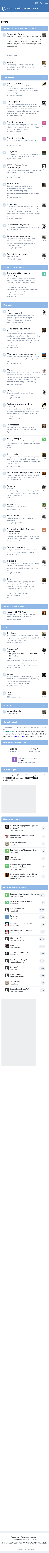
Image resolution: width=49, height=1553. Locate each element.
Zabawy (11, 674)
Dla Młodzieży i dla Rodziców (21, 529)
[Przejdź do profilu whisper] (7, 946)
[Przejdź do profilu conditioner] (44, 426)
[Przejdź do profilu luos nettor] (44, 355)
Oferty (10, 579)
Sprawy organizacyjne (13, 606)
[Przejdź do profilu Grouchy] (7, 844)
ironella (35, 734)
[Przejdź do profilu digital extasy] (7, 827)
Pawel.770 (10, 736)
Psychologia (13, 425)
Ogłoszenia (8, 705)
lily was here (7, 734)
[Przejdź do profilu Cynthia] (44, 455)
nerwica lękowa (34, 775)
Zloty (9, 390)
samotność (20, 778)
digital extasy (18, 830)
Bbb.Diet (21, 760)
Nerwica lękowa (15, 122)
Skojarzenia (14, 916)
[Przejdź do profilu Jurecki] (7, 924)
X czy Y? (13, 945)
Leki (9, 310)
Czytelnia (11, 561)
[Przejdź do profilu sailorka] (44, 487)
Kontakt (34, 1539)
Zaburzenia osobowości (18, 236)
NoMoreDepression (35, 736)
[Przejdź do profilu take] (44, 84)
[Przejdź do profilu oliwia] (7, 902)
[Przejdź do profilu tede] (7, 917)
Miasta (10, 370)
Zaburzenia (8, 78)
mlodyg (22, 734)
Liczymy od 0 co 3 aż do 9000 (21, 931)
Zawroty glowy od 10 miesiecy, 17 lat (23, 850)
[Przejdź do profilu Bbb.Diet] (14, 759)
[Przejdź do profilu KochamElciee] (44, 634)
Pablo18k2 (42, 734)
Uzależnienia (13, 204)
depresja (9, 778)
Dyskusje (7, 305)
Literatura (12, 651)
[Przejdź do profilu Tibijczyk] (44, 473)
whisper (17, 947)
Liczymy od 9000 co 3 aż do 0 (21, 923)
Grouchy (17, 845)
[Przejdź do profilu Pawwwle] (44, 371)
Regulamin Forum (15, 34)
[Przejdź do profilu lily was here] (7, 895)
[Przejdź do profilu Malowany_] (7, 858)
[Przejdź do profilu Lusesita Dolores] (44, 102)
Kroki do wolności (15, 83)
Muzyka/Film (13, 656)
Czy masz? (14, 967)
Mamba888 (18, 869)
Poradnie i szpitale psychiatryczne (23, 472)
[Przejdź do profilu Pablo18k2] (44, 123)
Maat (4, 736)
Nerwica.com (30, 8)
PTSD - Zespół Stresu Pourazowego (17, 166)
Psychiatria (12, 454)
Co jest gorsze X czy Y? (18, 960)
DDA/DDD (12, 151)
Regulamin (15, 1537)
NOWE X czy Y (15, 938)
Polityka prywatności (28, 1537)
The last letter (15, 982)
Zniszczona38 (41, 731)
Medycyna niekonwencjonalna (21, 354)
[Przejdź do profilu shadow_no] (44, 205)
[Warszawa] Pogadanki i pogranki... (22, 835)
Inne (5, 627)
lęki (18, 775)
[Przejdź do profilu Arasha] (7, 953)
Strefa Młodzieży (15, 534)
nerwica (31, 778)
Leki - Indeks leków (16, 313)
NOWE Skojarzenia (17, 909)
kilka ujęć (13, 857)
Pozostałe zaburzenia (17, 254)
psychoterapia (8, 780)
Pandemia (12, 504)
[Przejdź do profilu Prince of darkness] (44, 505)
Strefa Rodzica (14, 532)
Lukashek (15, 734)
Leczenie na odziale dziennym (21, 901)
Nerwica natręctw (16, 138)
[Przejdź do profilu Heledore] (44, 226)
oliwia (16, 903)
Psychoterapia (14, 438)
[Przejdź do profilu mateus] (44, 185)
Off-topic (11, 633)
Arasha (16, 955)
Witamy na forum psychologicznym (19, 28)
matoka (16, 852)
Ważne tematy (14, 711)
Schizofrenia (13, 183)
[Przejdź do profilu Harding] (44, 675)
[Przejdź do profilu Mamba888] (44, 439)
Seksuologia (13, 515)
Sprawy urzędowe (16, 547)
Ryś (26, 736)
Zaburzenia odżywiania (18, 225)
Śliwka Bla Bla (30, 731)
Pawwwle (17, 838)
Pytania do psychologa (13, 267)
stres (22, 775)
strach (43, 775)
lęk (26, 775)
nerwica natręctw (9, 775)
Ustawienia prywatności (21, 1539)
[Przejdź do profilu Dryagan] (44, 35)
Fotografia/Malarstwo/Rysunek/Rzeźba (23, 654)
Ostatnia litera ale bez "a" (19, 989)
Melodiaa (17, 879)
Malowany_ (20, 731)
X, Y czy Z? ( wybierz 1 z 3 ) (20, 952)
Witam (10, 62)
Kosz (9, 692)
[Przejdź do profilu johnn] (44, 274)
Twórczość (12, 649)
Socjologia (12, 486)
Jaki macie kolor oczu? (18, 843)
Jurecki (16, 925)
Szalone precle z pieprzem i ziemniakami (25, 894)
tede (15, 918)
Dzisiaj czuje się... (16, 974)
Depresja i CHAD (15, 101)
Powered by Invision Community (24, 1549)
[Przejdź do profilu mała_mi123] (44, 63)
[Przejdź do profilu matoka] (7, 851)
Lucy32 (28, 734)
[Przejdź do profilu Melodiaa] (7, 875)
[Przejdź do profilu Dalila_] (44, 330)
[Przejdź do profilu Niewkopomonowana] (44, 153)
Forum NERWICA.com (17, 612)
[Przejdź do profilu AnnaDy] (44, 530)
